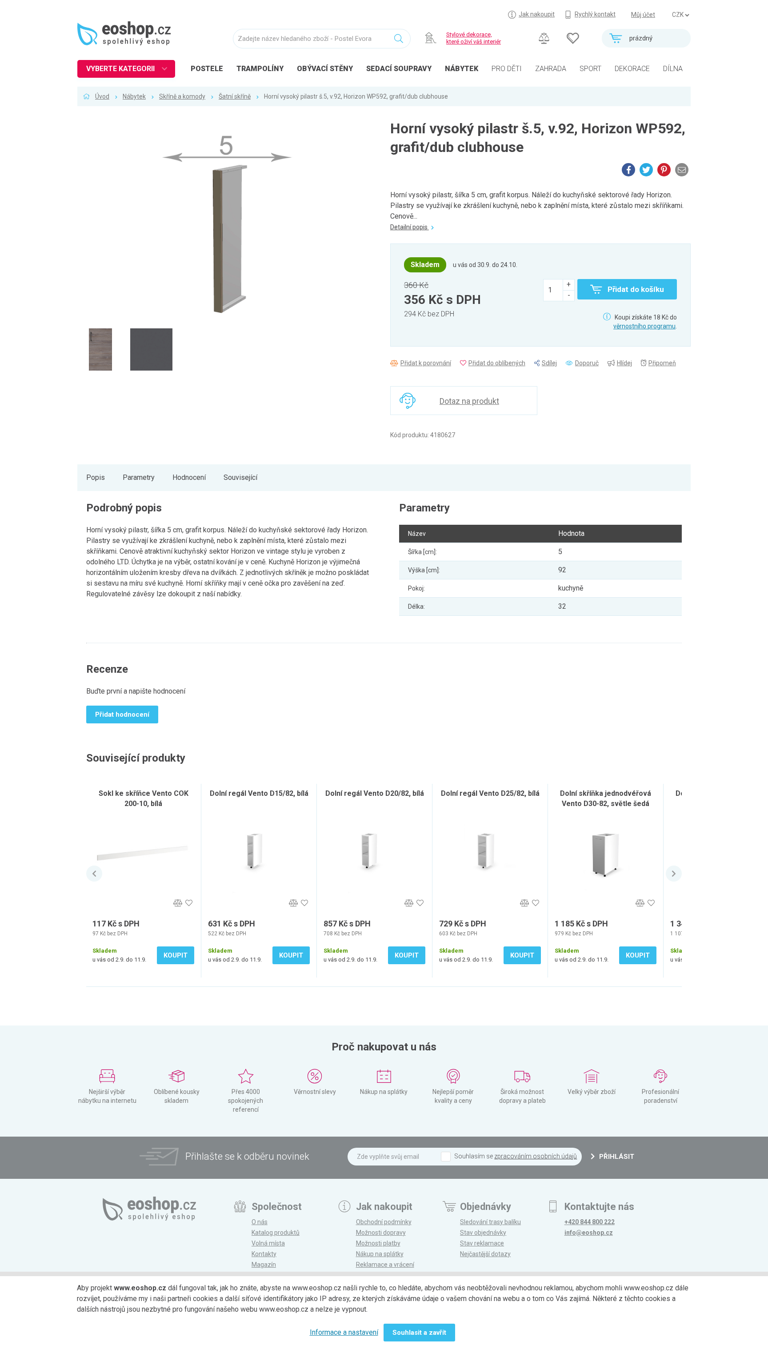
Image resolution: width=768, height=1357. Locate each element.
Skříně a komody (182, 96)
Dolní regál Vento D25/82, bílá (490, 793)
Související (240, 477)
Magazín (264, 1264)
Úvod (102, 96)
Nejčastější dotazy (485, 1253)
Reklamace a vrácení (385, 1264)
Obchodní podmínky (384, 1221)
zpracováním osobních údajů (535, 1156)
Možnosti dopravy (381, 1232)
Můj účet (643, 14)
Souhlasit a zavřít (419, 1333)
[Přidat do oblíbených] (188, 903)
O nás (260, 1221)
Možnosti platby (378, 1243)
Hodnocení (189, 477)
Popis (95, 477)
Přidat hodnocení (122, 714)
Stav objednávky (483, 1232)
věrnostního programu (644, 326)
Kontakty (264, 1253)
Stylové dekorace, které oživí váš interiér (473, 38)
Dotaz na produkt (469, 401)
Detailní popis (409, 227)
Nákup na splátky (380, 1253)
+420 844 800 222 (589, 1221)
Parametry (139, 477)
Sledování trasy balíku (490, 1221)
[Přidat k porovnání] (177, 903)
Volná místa (268, 1243)
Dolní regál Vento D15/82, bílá (259, 793)
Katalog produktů (276, 1232)
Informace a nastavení (344, 1332)
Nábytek (134, 96)
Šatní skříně (235, 96)
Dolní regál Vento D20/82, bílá (374, 793)
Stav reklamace (482, 1243)
